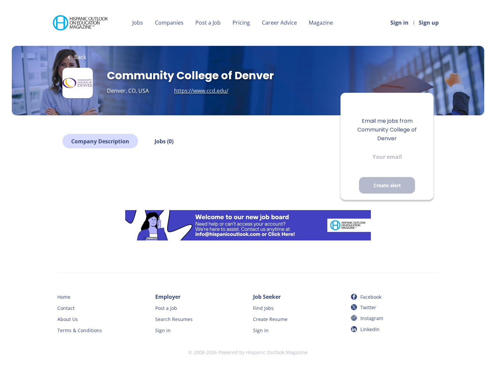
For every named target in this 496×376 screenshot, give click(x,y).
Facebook (370, 297)
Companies (169, 22)
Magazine (321, 22)
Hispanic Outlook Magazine (277, 352)
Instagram (371, 318)
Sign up (429, 22)
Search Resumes (174, 319)
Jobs (137, 22)
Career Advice (279, 22)
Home (64, 297)
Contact (66, 308)
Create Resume (270, 319)
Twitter (368, 307)
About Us (67, 319)
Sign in (399, 22)
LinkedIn (370, 329)
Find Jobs (263, 308)
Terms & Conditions (79, 330)
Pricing (241, 22)
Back (79, 57)
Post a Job (208, 22)
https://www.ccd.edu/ (201, 90)
